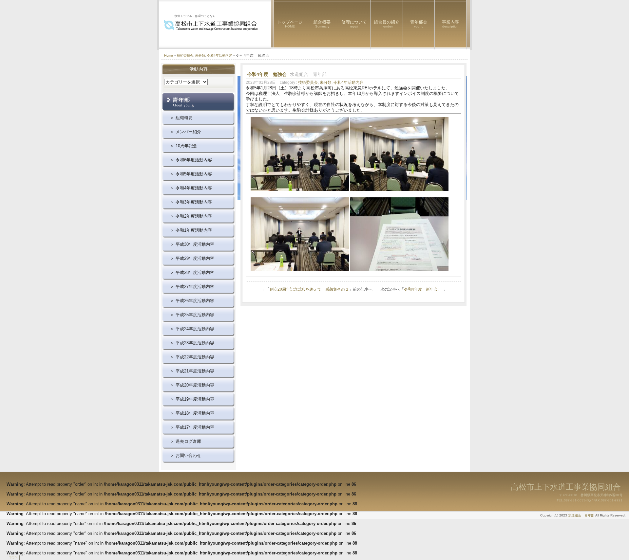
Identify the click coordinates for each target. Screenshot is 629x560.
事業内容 (450, 24)
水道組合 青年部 (581, 515)
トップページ (290, 24)
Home (168, 55)
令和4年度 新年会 (421, 289)
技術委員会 (185, 55)
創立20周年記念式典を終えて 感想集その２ (309, 289)
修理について (354, 24)
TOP (13, 558)
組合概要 (322, 24)
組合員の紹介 (386, 24)
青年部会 (418, 24)
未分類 (200, 55)
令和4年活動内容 (219, 55)
